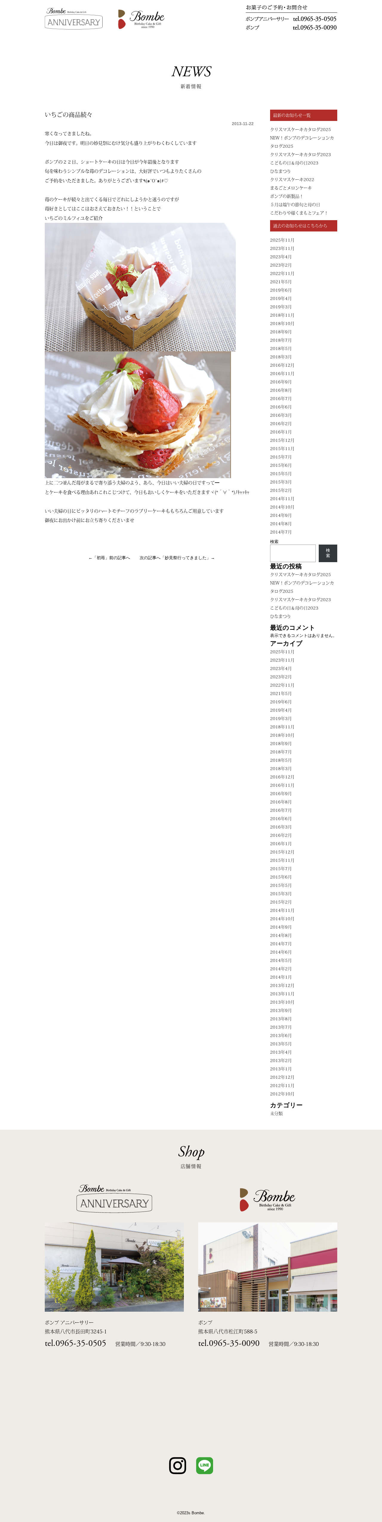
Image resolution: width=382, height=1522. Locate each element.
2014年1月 (281, 977)
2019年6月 (281, 290)
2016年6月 (281, 407)
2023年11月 (282, 248)
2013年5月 (281, 1044)
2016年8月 (281, 390)
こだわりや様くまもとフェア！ (299, 213)
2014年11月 (282, 499)
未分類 (276, 1113)
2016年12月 (282, 365)
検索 (274, 541)
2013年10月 (282, 1002)
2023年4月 (281, 257)
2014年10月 (282, 507)
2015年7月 (281, 457)
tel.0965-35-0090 (229, 1343)
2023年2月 (281, 265)
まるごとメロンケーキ (291, 188)
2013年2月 (281, 1060)
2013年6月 (281, 1035)
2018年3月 (281, 357)
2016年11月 (282, 373)
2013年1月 (281, 1069)
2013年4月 (281, 1052)
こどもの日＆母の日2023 (294, 163)
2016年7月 (281, 399)
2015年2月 (281, 490)
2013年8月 (281, 1019)
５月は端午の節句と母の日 (295, 205)
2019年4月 (281, 298)
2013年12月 (282, 985)
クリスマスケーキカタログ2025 (300, 130)
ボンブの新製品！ (287, 196)
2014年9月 (281, 515)
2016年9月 (281, 382)
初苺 (101, 557)
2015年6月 (281, 465)
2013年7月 (281, 1027)
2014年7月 (281, 532)
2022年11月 (282, 273)
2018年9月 (281, 332)
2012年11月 (282, 1085)
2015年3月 (281, 482)
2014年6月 (281, 952)
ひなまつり (280, 171)
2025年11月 (282, 240)
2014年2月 (281, 969)
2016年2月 (281, 424)
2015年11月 (282, 449)
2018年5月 (281, 348)
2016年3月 (281, 415)
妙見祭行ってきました (186, 557)
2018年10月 (282, 323)
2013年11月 (282, 994)
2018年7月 (281, 340)
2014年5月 (281, 960)
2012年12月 (282, 1077)
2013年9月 (281, 1010)
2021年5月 (281, 282)
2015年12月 (282, 440)
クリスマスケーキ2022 (292, 180)
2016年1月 (281, 432)
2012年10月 (282, 1094)
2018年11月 (282, 315)
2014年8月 (281, 524)
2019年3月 (281, 307)
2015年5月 (281, 474)
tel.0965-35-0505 (75, 1343)
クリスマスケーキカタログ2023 (300, 155)
